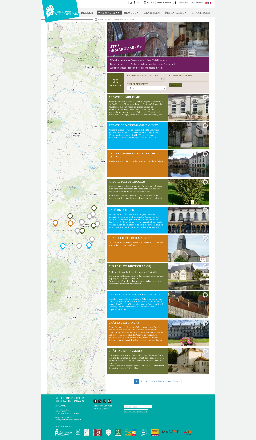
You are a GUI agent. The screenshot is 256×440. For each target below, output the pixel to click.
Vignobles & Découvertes (118, 432)
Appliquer (176, 86)
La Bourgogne (143, 432)
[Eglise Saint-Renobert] (97, 224)
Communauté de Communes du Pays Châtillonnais (63, 432)
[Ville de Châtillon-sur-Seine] (81, 222)
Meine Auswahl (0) (165, 3)
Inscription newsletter (136, 411)
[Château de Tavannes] (82, 231)
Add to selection (205, 98)
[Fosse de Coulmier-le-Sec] (77, 231)
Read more (158, 107)
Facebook (95, 401)
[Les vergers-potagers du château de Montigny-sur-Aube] (93, 215)
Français (209, 3)
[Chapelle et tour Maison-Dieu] (70, 223)
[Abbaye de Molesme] (70, 216)
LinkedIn (99, 401)
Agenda (150, 3)
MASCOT (170, 432)
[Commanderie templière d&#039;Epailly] (89, 216)
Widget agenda (101, 409)
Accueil (96, 19)
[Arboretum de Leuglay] (93, 226)
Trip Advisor (109, 401)
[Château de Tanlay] (55, 223)
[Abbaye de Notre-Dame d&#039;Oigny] (89, 245)
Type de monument (137, 84)
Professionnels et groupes (189, 3)
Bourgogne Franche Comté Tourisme (155, 432)
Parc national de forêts (97, 432)
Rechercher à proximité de (142, 75)
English (206, 3)
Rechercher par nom (180, 75)
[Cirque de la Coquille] (92, 239)
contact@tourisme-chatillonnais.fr (68, 420)
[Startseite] (60, 11)
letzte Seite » (174, 381)
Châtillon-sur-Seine (78, 432)
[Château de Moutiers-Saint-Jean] (62, 246)
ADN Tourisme (187, 432)
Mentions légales (102, 406)
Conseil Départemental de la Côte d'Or (130, 432)
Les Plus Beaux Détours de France (86, 432)
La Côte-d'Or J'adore (108, 432)
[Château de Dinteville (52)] (94, 208)
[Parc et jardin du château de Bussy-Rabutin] (79, 246)
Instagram (104, 401)
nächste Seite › (157, 381)
